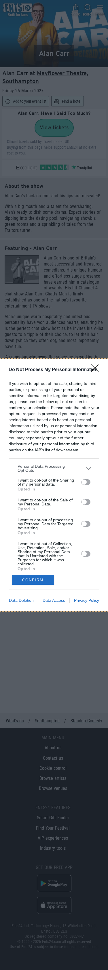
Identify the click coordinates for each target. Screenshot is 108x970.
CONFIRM (32, 580)
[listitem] (54, 468)
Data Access (54, 600)
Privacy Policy (86, 600)
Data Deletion (21, 600)
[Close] (96, 369)
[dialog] (54, 485)
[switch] (85, 482)
